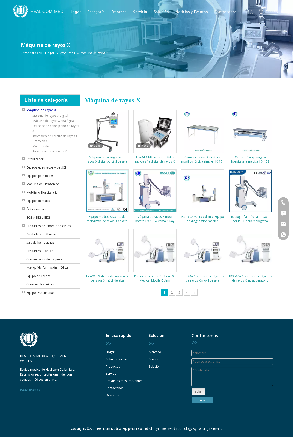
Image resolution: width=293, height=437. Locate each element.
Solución (161, 11)
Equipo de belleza (38, 276)
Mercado (155, 352)
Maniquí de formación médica (47, 267)
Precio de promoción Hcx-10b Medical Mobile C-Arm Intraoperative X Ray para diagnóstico (154, 278)
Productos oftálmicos (41, 234)
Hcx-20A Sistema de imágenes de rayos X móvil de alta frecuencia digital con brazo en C (202, 278)
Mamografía (41, 146)
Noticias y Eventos (191, 11)
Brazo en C (40, 141)
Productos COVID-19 (40, 251)
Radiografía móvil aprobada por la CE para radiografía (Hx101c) (250, 219)
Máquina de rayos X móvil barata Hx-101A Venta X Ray (154, 219)
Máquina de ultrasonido (42, 184)
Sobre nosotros (116, 359)
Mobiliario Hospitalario (42, 192)
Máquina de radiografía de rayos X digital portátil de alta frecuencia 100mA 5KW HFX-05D (107, 159)
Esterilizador (34, 159)
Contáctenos (225, 11)
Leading (202, 429)
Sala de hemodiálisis (40, 242)
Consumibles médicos (41, 284)
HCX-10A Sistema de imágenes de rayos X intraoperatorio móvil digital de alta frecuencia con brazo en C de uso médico (250, 278)
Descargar (113, 395)
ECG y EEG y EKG (38, 217)
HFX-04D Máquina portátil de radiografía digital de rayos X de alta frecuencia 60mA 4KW (154, 159)
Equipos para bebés (40, 176)
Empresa (119, 11)
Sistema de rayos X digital (50, 115)
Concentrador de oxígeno (44, 259)
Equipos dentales (38, 201)
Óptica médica (36, 209)
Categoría (96, 11)
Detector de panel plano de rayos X (55, 128)
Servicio (140, 11)
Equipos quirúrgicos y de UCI (46, 167)
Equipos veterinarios (40, 293)
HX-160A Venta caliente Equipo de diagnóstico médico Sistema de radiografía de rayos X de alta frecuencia (202, 219)
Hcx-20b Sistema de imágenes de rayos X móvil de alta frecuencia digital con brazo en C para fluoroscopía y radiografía (107, 278)
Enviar (202, 400)
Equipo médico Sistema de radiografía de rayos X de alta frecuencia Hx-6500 (107, 219)
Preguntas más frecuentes (124, 381)
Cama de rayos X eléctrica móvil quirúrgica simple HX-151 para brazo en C (202, 159)
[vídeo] (107, 131)
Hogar (75, 11)
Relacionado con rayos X (49, 151)
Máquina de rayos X (41, 110)
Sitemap (216, 429)
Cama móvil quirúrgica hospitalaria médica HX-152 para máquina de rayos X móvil (250, 159)
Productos (113, 366)
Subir (198, 391)
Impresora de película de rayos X (55, 136)
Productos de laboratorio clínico (48, 226)
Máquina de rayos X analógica (53, 121)
